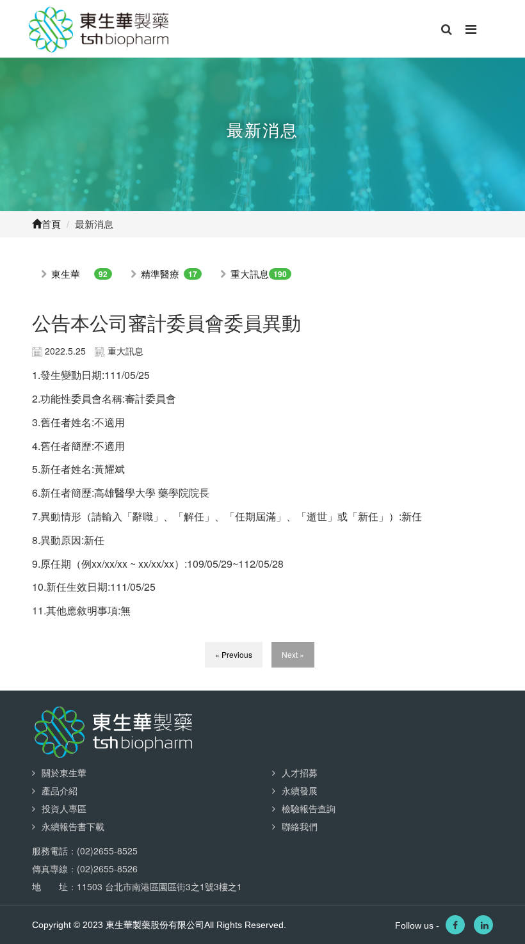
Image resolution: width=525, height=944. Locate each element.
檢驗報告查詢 (308, 808)
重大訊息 (249, 273)
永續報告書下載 (73, 826)
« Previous (233, 654)
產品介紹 (59, 790)
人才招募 (300, 772)
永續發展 (300, 790)
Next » (293, 654)
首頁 (51, 224)
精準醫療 (160, 273)
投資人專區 (64, 808)
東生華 (65, 273)
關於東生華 (64, 772)
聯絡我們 (300, 826)
